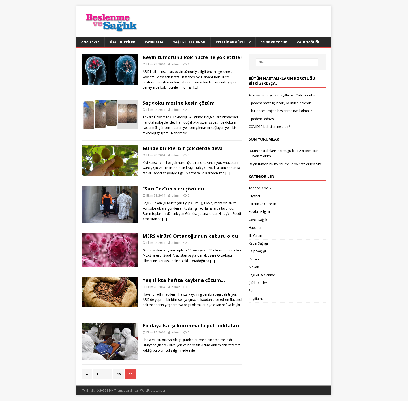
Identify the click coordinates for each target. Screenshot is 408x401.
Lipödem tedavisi (262, 118)
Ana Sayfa (90, 42)
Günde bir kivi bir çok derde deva (183, 148)
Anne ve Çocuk (273, 42)
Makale (254, 267)
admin (175, 64)
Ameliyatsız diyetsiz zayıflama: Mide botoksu (282, 95)
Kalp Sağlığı (308, 42)
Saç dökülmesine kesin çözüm (179, 103)
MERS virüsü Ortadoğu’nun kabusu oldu (190, 236)
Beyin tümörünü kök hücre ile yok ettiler (192, 57)
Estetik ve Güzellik (233, 42)
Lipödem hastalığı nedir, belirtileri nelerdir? (280, 103)
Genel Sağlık (258, 219)
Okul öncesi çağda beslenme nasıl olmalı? (280, 110)
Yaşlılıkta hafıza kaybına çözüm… (184, 280)
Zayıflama (154, 42)
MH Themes (117, 390)
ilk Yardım (256, 235)
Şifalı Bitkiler (122, 42)
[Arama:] (287, 62)
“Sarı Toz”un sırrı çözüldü (173, 188)
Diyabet (254, 196)
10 (119, 374)
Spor (252, 290)
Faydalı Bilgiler (259, 211)
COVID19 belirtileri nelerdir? (269, 126)
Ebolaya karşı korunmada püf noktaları (191, 325)
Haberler (255, 227)
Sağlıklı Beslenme (189, 42)
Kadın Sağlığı (258, 243)
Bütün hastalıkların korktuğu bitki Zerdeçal (280, 150)
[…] (195, 87)
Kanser (254, 259)
